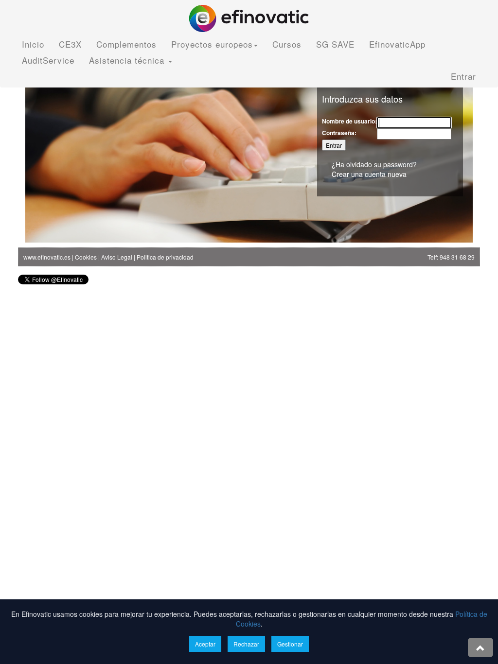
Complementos (126, 44)
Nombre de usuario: (349, 121)
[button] (480, 647)
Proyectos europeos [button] (212, 44)
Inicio (33, 44)
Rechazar (246, 644)
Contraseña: (339, 133)
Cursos (287, 44)
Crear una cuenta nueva (369, 174)
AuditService (48, 60)
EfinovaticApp (397, 44)
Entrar (463, 76)
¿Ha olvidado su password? (374, 164)
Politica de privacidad (165, 257)
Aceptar (205, 644)
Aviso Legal (116, 257)
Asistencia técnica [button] (128, 60)
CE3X (70, 44)
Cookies (86, 257)
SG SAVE (335, 44)
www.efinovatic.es (47, 257)
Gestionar (290, 644)
